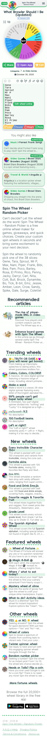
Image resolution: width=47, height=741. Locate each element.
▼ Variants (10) (23, 18)
